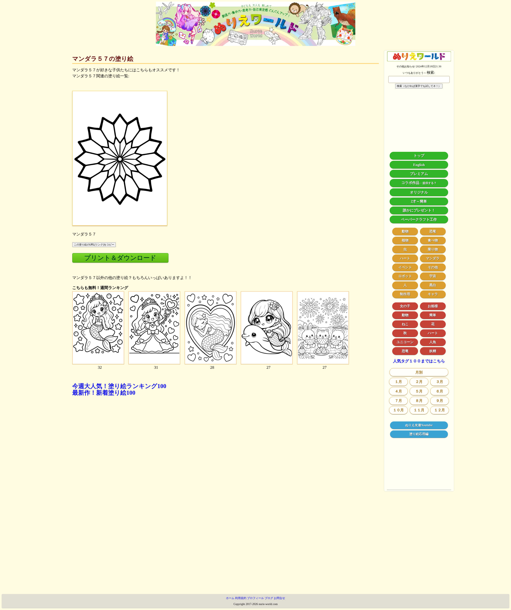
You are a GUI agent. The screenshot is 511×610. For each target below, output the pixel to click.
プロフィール (255, 598)
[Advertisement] (192, 456)
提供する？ (430, 183)
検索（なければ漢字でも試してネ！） (419, 85)
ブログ (269, 598)
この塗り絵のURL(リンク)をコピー (94, 244)
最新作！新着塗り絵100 (103, 392)
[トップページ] (255, 44)
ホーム (230, 598)
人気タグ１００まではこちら (419, 361)
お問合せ (279, 598)
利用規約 (240, 598)
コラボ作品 (410, 183)
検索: (431, 73)
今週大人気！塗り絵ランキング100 (119, 386)
